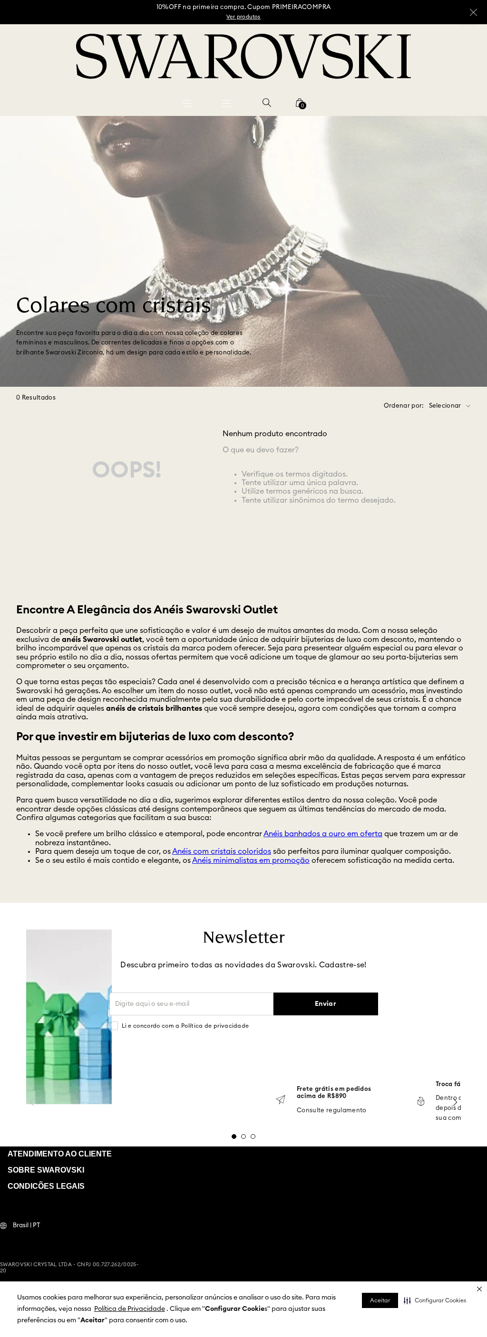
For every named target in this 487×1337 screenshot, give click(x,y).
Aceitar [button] (380, 1300)
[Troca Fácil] (421, 1102)
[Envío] (280, 1101)
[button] (435, 1300)
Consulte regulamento (332, 1111)
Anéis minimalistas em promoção (251, 860)
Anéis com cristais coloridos (221, 851)
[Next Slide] (455, 1102)
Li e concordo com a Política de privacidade (185, 1026)
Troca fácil (452, 1084)
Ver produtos (243, 16)
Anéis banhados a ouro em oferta (322, 834)
